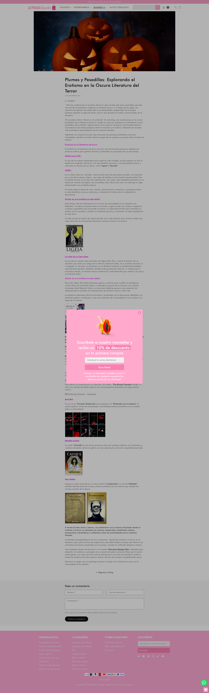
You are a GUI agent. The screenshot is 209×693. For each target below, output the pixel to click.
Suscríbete (105, 367)
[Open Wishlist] (206, 690)
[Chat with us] (204, 682)
